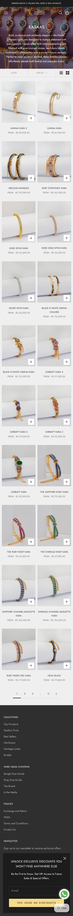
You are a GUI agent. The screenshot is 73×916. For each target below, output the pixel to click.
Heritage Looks (12, 749)
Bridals (7, 755)
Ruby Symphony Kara (54, 188)
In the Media (10, 792)
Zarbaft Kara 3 (19, 432)
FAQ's (7, 817)
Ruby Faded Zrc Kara (19, 675)
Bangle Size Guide (14, 774)
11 (48, 693)
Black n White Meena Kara (18, 372)
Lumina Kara (54, 128)
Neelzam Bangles (19, 188)
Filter (14, 72)
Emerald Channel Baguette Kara (54, 613)
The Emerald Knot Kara (54, 552)
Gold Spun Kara (18, 248)
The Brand (9, 786)
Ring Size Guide (13, 780)
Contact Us (10, 829)
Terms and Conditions (16, 823)
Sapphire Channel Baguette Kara (18, 613)
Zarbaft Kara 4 (54, 372)
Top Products (11, 724)
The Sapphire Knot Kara (54, 492)
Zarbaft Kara (19, 492)
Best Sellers (10, 736)
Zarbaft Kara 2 (54, 432)
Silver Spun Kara (19, 308)
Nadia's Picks (11, 730)
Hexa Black (54, 675)
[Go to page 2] (56, 694)
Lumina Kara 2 (18, 128)
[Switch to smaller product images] (67, 73)
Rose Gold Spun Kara (54, 248)
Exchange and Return (15, 811)
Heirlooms (9, 743)
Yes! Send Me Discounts (36, 903)
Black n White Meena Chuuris (54, 310)
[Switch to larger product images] (61, 73)
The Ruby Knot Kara (18, 552)
